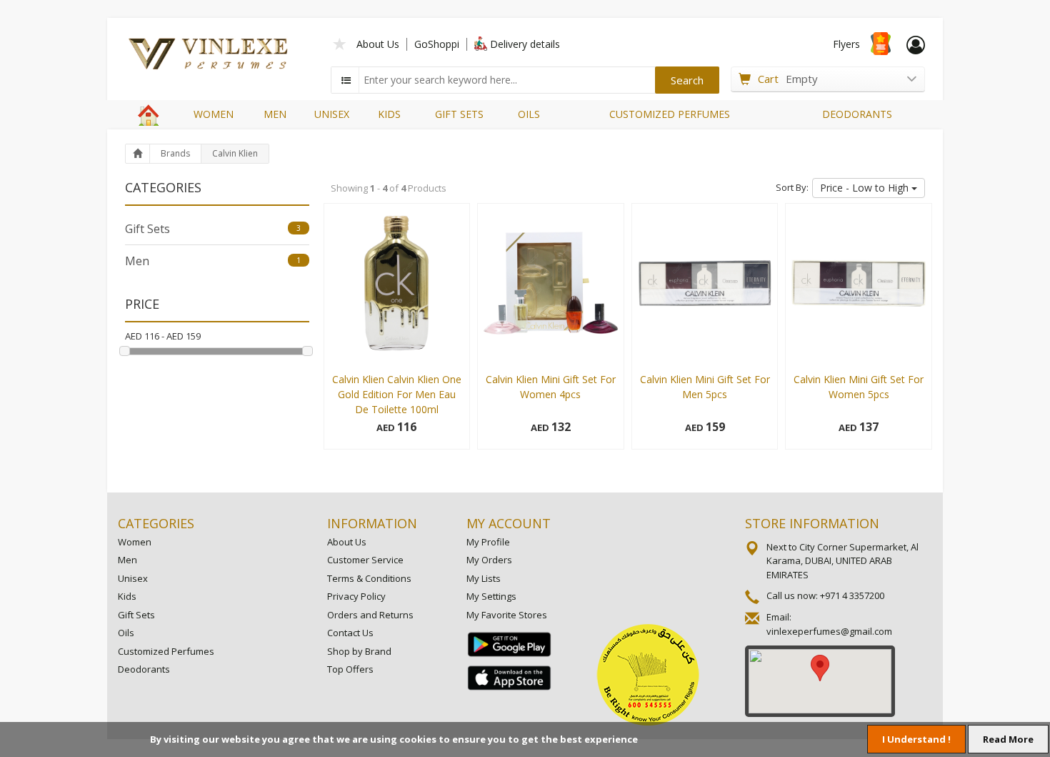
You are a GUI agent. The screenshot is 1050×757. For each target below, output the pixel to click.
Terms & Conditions (369, 578)
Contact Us (350, 632)
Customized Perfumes (166, 651)
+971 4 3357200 (852, 595)
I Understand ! (916, 739)
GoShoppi (436, 44)
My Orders (489, 559)
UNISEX (331, 114)
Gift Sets (213, 229)
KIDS (389, 114)
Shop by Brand (359, 651)
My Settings (491, 596)
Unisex (133, 578)
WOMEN (214, 114)
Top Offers (350, 669)
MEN (275, 114)
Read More (1008, 739)
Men (213, 261)
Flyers (846, 44)
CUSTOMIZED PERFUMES (669, 114)
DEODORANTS (857, 114)
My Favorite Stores (506, 614)
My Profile (488, 541)
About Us (377, 44)
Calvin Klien (235, 153)
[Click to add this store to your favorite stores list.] (340, 42)
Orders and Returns (370, 614)
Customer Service (365, 559)
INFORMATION (372, 523)
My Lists (483, 578)
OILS (529, 114)
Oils (126, 632)
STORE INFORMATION (812, 523)
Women (134, 541)
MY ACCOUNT (508, 523)
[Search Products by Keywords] (346, 80)
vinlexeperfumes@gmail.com (829, 631)
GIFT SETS (459, 114)
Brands (175, 153)
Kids (127, 596)
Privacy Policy (356, 596)
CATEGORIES (156, 523)
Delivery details (525, 44)
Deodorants (144, 669)
